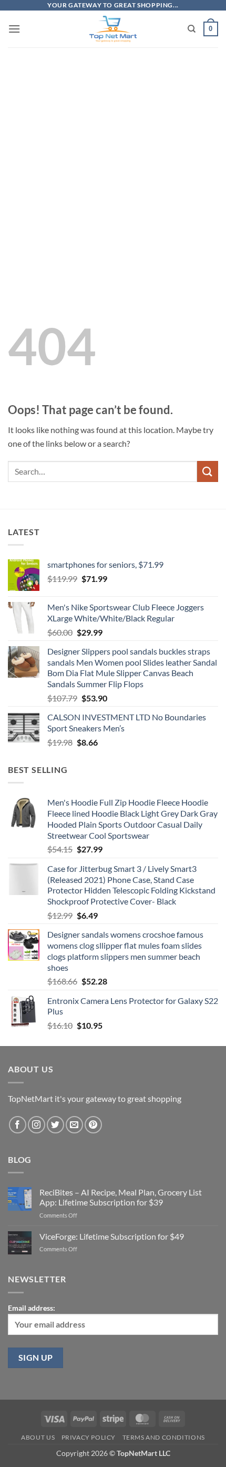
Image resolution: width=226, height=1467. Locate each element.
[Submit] (207, 471)
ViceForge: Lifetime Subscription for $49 (111, 1236)
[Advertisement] (113, 160)
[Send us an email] (74, 1124)
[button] (14, 29)
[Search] (192, 29)
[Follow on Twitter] (55, 1124)
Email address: (31, 1307)
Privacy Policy (88, 1437)
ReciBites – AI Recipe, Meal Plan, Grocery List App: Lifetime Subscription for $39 (120, 1197)
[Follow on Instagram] (36, 1124)
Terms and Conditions (163, 1437)
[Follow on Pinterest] (93, 1124)
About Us (38, 1437)
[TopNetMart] (113, 29)
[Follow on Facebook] (17, 1124)
